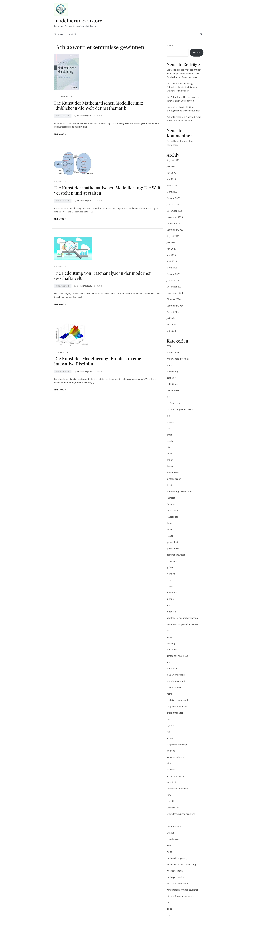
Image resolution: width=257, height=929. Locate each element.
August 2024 (173, 312)
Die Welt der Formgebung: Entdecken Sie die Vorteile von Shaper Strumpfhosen (182, 87)
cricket (170, 459)
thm (169, 794)
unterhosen (173, 839)
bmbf (169, 434)
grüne (170, 567)
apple (169, 365)
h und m (171, 573)
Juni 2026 (171, 172)
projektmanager (175, 712)
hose (169, 580)
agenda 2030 (173, 352)
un (168, 820)
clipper (170, 453)
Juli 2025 (171, 242)
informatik (172, 592)
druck (169, 485)
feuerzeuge (172, 516)
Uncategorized (62, 116)
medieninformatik (176, 674)
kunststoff (172, 649)
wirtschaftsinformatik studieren (183, 889)
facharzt (171, 497)
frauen (170, 535)
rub (168, 731)
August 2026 (173, 160)
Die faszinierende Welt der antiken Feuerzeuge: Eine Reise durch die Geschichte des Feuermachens (184, 73)
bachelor (171, 377)
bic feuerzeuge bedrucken (180, 409)
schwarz (171, 738)
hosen (170, 586)
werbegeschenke (175, 877)
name (169, 693)
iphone (170, 598)
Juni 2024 (171, 324)
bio (168, 428)
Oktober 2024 (173, 299)
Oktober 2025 (173, 223)
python (170, 725)
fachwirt (171, 504)
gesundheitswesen (176, 554)
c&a (168, 447)
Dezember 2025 (174, 210)
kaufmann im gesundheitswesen (183, 624)
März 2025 (172, 267)
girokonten (172, 561)
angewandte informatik (178, 358)
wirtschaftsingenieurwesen (180, 896)
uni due (170, 832)
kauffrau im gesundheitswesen (182, 617)
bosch (170, 441)
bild (168, 415)
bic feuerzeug (173, 403)
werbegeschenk (175, 870)
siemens (171, 750)
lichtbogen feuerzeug (177, 655)
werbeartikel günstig (177, 858)
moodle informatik (176, 681)
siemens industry (175, 757)
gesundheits (173, 548)
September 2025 (175, 229)
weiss (169, 851)
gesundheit (172, 542)
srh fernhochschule (176, 776)
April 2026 (172, 185)
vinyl (169, 845)
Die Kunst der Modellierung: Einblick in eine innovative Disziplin (97, 361)
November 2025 (175, 217)
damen (170, 466)
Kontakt (72, 34)
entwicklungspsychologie (179, 491)
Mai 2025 (171, 255)
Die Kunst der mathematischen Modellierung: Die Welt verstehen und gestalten (107, 190)
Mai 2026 (171, 179)
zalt (168, 902)
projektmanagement (177, 706)
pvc (168, 719)
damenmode (173, 472)
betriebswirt (173, 390)
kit (168, 630)
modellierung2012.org (78, 20)
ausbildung (172, 371)
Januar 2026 (173, 204)
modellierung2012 (84, 115)
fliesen (170, 523)
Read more (59, 134)
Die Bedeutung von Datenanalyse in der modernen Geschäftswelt (103, 275)
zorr (169, 915)
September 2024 (175, 305)
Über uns (58, 34)
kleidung (171, 643)
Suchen (170, 45)
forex (169, 529)
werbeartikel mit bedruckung (181, 864)
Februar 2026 (173, 198)
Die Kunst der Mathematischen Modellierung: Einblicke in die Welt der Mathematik (98, 105)
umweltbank (173, 807)
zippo (169, 908)
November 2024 (175, 292)
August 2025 (173, 236)
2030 (169, 346)
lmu (168, 662)
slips (169, 763)
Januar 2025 (173, 280)
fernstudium (173, 510)
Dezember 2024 (174, 286)
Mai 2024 (171, 330)
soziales (171, 769)
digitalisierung (174, 478)
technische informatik (177, 788)
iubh (169, 605)
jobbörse (171, 611)
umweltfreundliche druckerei (181, 813)
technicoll (171, 782)
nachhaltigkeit (174, 687)
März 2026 (172, 191)
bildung (170, 421)
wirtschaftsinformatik (177, 883)
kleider (170, 636)
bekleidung (172, 384)
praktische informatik (177, 700)
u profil (170, 801)
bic (168, 396)
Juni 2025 (171, 248)
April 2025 (172, 261)
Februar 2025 (173, 274)
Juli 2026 (171, 166)
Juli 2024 (171, 318)
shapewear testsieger (177, 744)
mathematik (173, 668)
